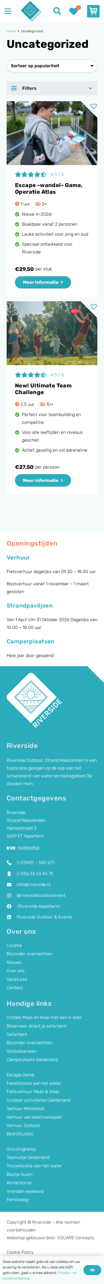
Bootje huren (19, 1174)
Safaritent (17, 1034)
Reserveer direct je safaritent (36, 1026)
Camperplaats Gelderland (32, 1059)
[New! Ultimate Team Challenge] (52, 333)
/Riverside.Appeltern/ (38, 906)
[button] (57, 11)
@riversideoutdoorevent (41, 895)
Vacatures (17, 979)
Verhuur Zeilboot (23, 1125)
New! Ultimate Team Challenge (43, 388)
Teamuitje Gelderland (28, 1157)
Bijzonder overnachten (29, 953)
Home (11, 31)
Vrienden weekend (25, 1191)
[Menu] (8, 11)
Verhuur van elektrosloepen (34, 1117)
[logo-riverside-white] (34, 700)
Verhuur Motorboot (25, 1108)
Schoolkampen (22, 1051)
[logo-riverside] (31, 11)
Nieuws (14, 962)
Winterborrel (19, 1182)
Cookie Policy (20, 1252)
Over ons (16, 970)
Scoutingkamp (21, 1149)
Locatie (14, 945)
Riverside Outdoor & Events (44, 917)
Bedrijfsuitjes (20, 1133)
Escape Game (20, 1075)
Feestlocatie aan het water (34, 1083)
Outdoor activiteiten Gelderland (38, 1100)
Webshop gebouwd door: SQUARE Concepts (50, 1237)
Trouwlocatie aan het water (34, 1165)
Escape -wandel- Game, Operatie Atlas (49, 188)
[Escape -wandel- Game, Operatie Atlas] (52, 133)
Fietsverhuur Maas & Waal (33, 1091)
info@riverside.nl (33, 884)
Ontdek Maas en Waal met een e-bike (44, 1017)
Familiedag (18, 1199)
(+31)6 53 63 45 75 (35, 873)
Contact (15, 987)
